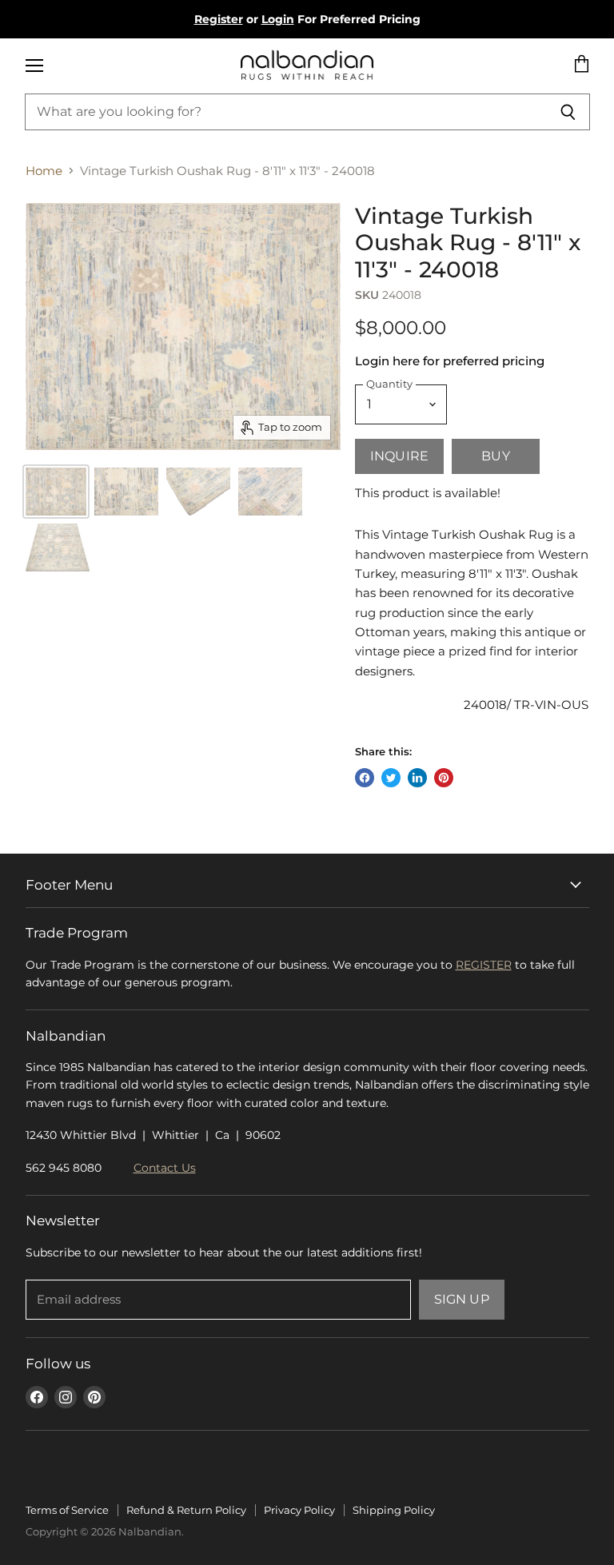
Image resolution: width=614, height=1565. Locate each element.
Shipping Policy (394, 1509)
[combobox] (286, 112)
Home (44, 170)
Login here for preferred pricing (449, 360)
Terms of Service (67, 1509)
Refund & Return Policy (186, 1509)
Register (218, 19)
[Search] (569, 112)
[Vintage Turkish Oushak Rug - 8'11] (126, 491)
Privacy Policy (299, 1509)
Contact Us (165, 1168)
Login (277, 19)
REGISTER (484, 965)
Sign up (461, 1299)
